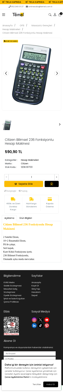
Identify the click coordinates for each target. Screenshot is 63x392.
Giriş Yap (35, 288)
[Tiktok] (41, 325)
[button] (4, 15)
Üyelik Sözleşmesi (12, 295)
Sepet (34, 295)
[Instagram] (34, 319)
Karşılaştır (11, 190)
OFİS (22, 25)
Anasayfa (7, 25)
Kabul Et (50, 384)
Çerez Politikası (11, 301)
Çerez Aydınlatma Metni (17, 377)
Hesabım (36, 292)
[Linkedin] (34, 325)
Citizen (24, 163)
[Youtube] (47, 319)
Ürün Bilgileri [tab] (25, 218)
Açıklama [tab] (9, 218)
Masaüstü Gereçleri (41, 25)
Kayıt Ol (35, 285)
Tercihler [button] (37, 384)
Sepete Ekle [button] (26, 184)
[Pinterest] (47, 325)
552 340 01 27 (17, 6)
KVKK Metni (9, 282)
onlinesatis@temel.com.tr (40, 6)
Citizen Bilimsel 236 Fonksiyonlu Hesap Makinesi (27, 33)
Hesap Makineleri (11, 29)
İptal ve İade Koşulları (14, 298)
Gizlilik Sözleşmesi (13, 285)
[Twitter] (41, 319)
